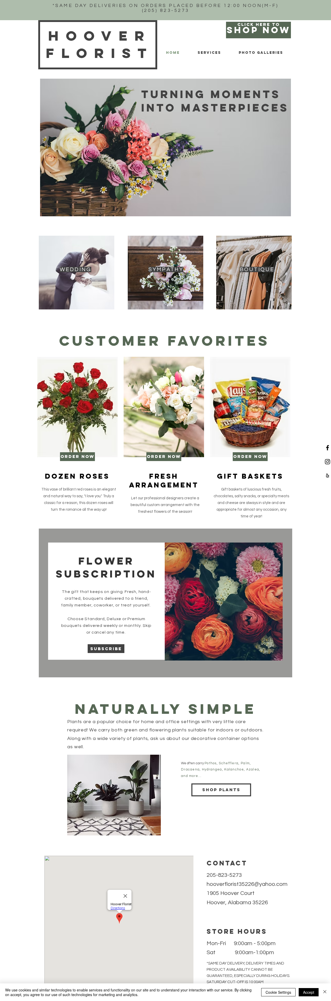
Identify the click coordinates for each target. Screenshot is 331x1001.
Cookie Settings (278, 992)
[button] (106, 648)
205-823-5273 (224, 875)
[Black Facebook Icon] (327, 447)
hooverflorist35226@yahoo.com (247, 884)
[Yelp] (327, 475)
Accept (308, 992)
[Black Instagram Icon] (327, 461)
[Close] (325, 992)
